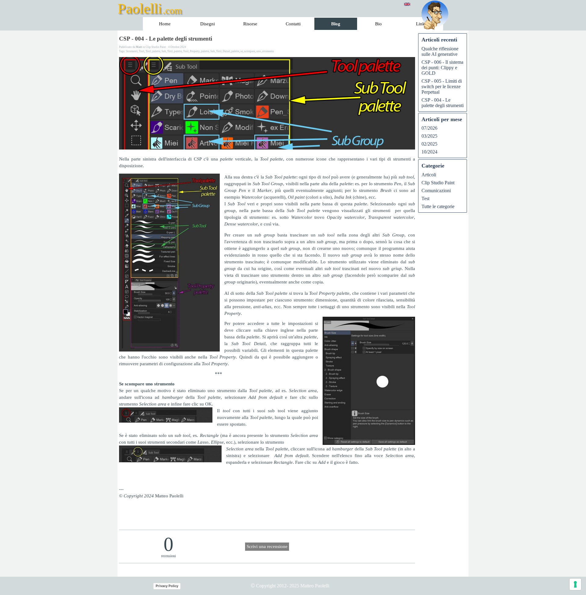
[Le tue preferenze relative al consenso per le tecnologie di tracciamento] (575, 584)
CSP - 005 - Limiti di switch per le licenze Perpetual (441, 86)
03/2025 (429, 136)
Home (165, 23)
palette (156, 51)
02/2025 (429, 143)
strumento (268, 51)
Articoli (428, 174)
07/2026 (429, 128)
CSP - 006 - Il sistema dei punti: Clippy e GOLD (442, 68)
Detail (226, 51)
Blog (335, 23)
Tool (141, 51)
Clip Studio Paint (437, 182)
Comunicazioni (436, 190)
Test (425, 198)
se (242, 51)
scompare (249, 51)
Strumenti (132, 51)
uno (258, 51)
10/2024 (429, 151)
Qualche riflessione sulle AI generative (439, 51)
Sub (163, 51)
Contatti (293, 23)
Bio (378, 23)
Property (195, 51)
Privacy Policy (167, 586)
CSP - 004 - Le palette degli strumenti (442, 102)
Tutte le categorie (437, 206)
